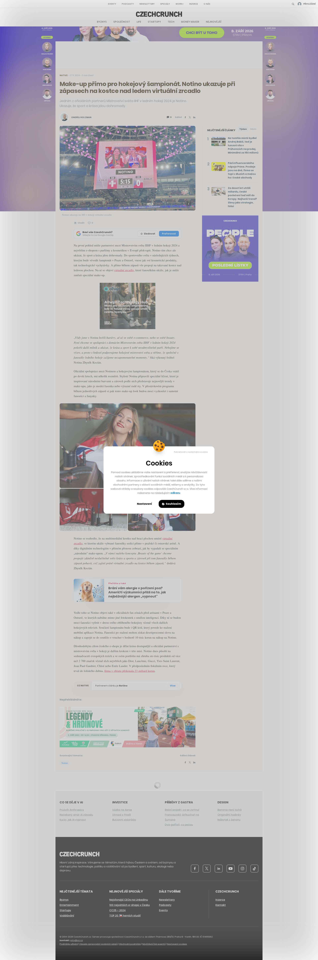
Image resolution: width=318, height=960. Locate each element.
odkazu (175, 493)
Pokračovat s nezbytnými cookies (191, 452)
